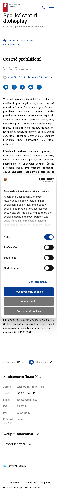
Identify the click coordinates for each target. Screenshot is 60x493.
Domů (12, 40)
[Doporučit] (30, 87)
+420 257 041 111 (26, 393)
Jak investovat (27, 40)
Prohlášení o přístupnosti (38, 482)
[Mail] (5, 87)
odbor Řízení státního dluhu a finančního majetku (30, 77)
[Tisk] (39, 87)
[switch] (49, 247)
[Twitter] (22, 87)
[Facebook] (14, 87)
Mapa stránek (13, 482)
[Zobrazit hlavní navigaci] (52, 7)
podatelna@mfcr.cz (27, 399)
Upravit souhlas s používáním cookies (21, 487)
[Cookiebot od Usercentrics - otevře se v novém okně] (40, 179)
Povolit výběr (28, 301)
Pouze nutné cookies (29, 311)
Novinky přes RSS (17, 466)
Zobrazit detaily (38, 281)
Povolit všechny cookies (29, 291)
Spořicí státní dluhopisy (23, 20)
